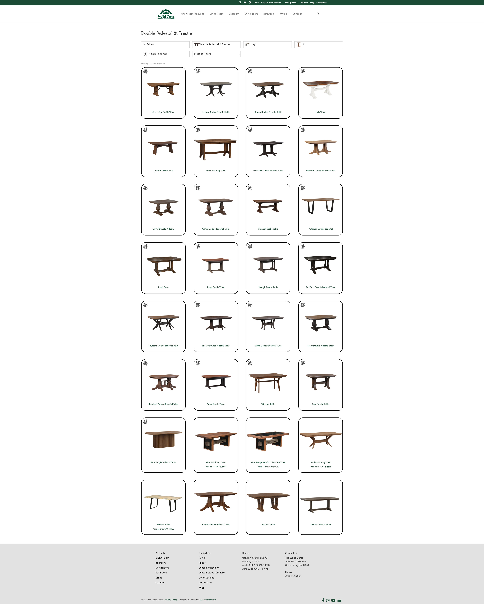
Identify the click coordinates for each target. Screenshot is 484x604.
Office (283, 14)
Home (202, 558)
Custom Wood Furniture (271, 3)
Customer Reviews (209, 568)
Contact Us (321, 3)
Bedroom (234, 14)
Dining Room (216, 14)
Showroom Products (192, 14)
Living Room (251, 14)
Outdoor (297, 14)
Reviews (304, 3)
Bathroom (269, 14)
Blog (312, 3)
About (256, 3)
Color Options (290, 3)
